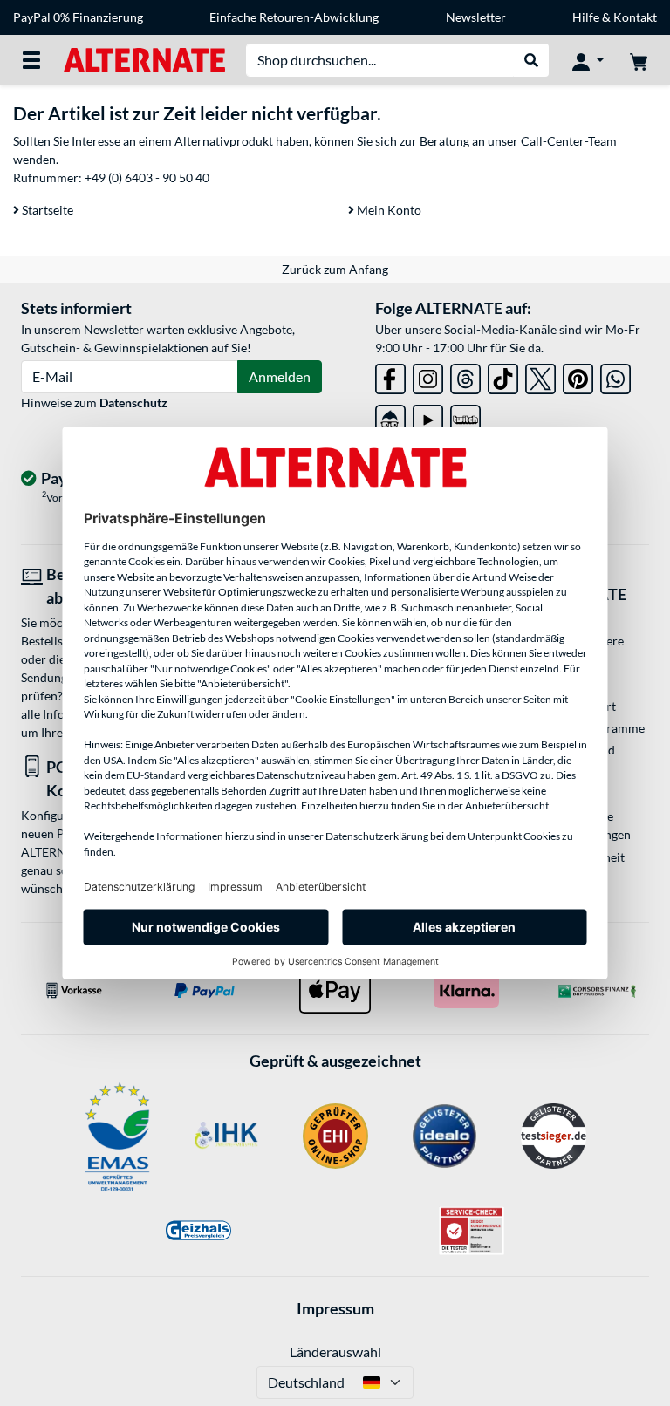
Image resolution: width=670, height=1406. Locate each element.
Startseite (46, 209)
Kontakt (635, 17)
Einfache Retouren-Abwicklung (294, 17)
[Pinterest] (578, 375)
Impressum (335, 1308)
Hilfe (585, 17)
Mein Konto (387, 209)
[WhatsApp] (615, 375)
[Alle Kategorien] (31, 60)
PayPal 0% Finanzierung (78, 17)
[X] (540, 375)
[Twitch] (465, 416)
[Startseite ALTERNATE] (144, 58)
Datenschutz (133, 402)
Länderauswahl (335, 1351)
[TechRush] (390, 416)
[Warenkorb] (638, 60)
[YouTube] (428, 416)
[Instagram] (428, 375)
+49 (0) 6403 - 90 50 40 (147, 177)
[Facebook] (390, 375)
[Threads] (465, 375)
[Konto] (588, 60)
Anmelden (280, 376)
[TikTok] (503, 375)
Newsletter (476, 17)
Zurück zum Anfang (335, 269)
